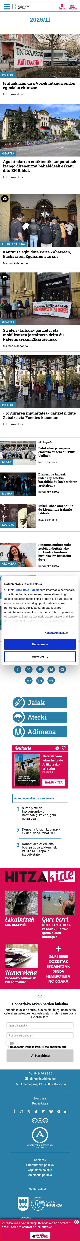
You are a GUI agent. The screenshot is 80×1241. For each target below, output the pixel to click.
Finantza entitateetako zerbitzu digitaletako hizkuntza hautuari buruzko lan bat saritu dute (55, 552)
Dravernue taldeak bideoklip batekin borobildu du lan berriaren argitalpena (57, 480)
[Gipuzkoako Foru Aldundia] (40, 1204)
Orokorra (9, 563)
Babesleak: (40, 1189)
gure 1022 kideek (27, 589)
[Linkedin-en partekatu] (40, 680)
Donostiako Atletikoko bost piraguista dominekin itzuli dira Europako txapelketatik (40, 849)
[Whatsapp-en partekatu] (29, 680)
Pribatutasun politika (40, 1165)
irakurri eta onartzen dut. (37, 1047)
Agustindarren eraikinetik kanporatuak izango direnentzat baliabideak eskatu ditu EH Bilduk (39, 166)
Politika (8, 75)
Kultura (8, 524)
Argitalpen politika (40, 1170)
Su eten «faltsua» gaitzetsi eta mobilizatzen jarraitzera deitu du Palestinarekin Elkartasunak (33, 335)
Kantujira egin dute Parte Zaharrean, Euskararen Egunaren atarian (37, 254)
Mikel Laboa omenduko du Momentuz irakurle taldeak (55, 509)
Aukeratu (38, 656)
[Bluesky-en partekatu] (51, 669)
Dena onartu (40, 644)
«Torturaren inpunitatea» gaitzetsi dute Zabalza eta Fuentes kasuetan (39, 415)
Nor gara (58, 981)
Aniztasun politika (40, 1175)
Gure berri (58, 957)
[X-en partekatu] (29, 669)
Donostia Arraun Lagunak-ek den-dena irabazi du (41, 831)
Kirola (6, 461)
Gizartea (8, 153)
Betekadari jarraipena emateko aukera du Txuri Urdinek (56, 452)
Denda (58, 971)
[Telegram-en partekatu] (62, 669)
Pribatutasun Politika (21, 1047)
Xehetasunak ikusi (57, 632)
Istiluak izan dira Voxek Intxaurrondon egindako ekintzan (39, 85)
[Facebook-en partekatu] (17, 669)
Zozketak (58, 961)
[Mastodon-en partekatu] (40, 669)
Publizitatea (40, 1103)
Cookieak (40, 1160)
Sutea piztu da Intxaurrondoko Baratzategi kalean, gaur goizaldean (39, 813)
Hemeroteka (58, 976)
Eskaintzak (58, 966)
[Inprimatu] (51, 680)
